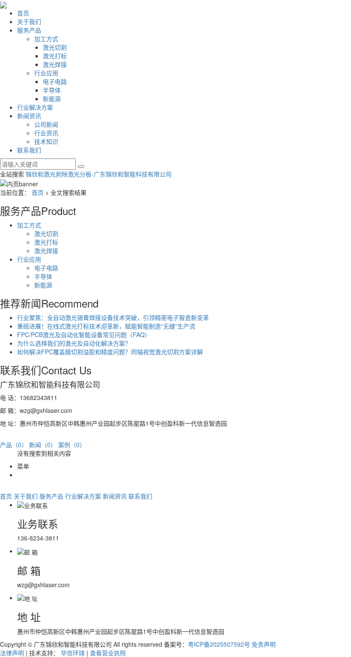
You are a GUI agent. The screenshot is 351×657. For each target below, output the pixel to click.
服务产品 (29, 30)
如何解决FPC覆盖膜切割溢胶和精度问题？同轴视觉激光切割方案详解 (110, 351)
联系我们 (29, 150)
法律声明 (12, 652)
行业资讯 (46, 132)
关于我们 (29, 21)
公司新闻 (46, 124)
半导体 (52, 90)
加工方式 (46, 38)
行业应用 (46, 73)
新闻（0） (43, 444)
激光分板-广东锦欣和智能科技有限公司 (120, 174)
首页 (23, 13)
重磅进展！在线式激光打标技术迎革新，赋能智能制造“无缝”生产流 (106, 326)
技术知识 (46, 141)
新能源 (52, 98)
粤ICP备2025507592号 (219, 644)
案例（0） (72, 444)
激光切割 (55, 47)
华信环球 (73, 652)
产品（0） (13, 444)
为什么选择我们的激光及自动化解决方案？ (74, 343)
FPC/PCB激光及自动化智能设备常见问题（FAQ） (84, 334)
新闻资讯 (29, 115)
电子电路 (55, 81)
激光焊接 (55, 64)
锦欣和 (35, 174)
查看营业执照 (108, 652)
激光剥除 (56, 174)
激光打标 (55, 55)
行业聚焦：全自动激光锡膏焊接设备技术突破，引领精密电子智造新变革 (113, 317)
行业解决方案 (35, 107)
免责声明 (264, 644)
